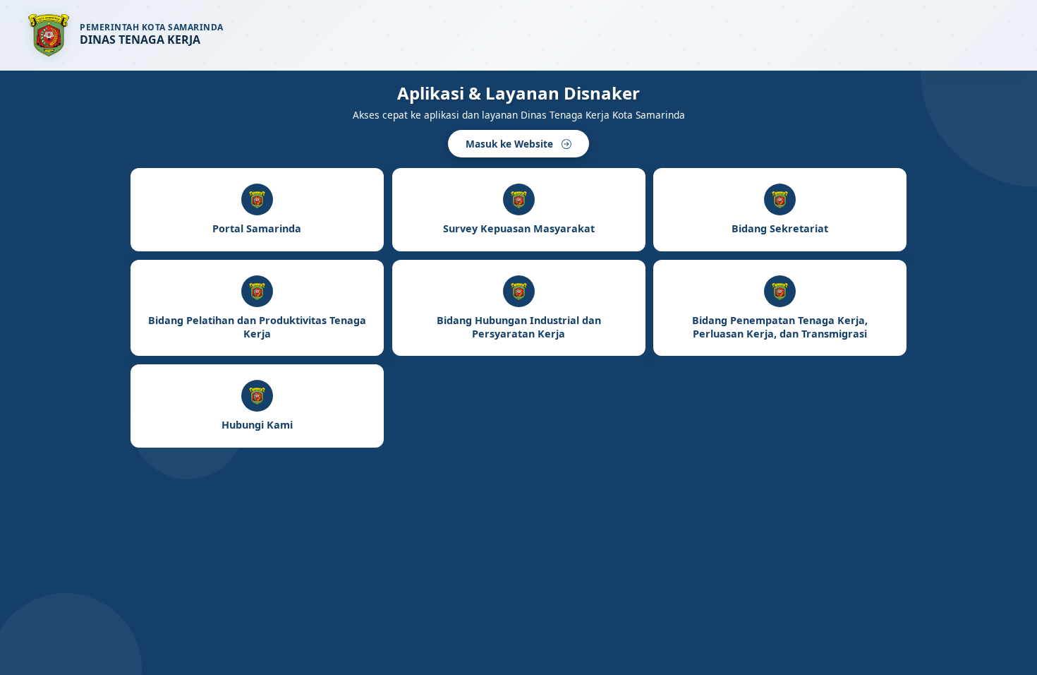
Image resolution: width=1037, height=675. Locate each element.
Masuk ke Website (511, 143)
